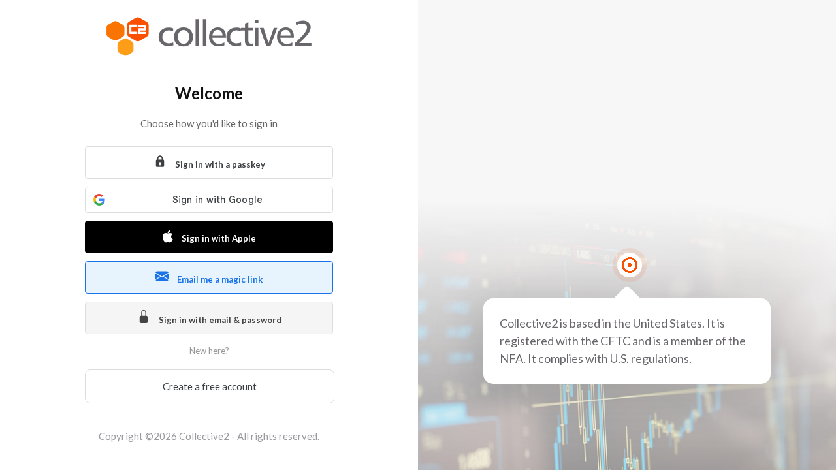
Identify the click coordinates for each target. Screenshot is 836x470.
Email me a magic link (219, 279)
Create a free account (210, 386)
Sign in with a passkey (219, 164)
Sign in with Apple (218, 238)
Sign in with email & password (219, 320)
